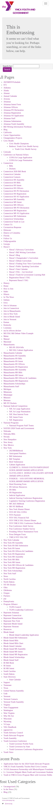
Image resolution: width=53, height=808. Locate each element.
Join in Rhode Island (12, 317)
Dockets (12, 169)
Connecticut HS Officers (13, 188)
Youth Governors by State (19, 747)
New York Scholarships (13, 571)
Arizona (7, 99)
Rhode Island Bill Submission (15, 638)
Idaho (6, 292)
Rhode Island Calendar (13, 646)
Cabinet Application (17, 465)
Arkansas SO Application (14, 116)
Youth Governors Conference (15, 741)
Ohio (5, 587)
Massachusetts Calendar (13, 353)
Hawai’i (7, 247)
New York (8, 448)
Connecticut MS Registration (15, 211)
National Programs (11, 423)
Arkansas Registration (12, 113)
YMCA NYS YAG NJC (18, 537)
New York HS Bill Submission (16, 546)
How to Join (8, 289)
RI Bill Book (9, 663)
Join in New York (11, 314)
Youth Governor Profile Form (21, 744)
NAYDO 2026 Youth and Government (19, 428)
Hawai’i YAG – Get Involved (21, 272)
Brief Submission (16, 462)
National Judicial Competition (15, 406)
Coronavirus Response (12, 227)
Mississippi (8, 395)
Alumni (7, 93)
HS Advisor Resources (18, 487)
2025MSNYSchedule (12, 82)
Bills (11, 166)
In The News (9, 297)
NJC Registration (16, 420)
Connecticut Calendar (12, 174)
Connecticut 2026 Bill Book (15, 171)
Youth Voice (8, 752)
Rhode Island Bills (11, 641)
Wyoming (7, 721)
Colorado (7, 152)
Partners (7, 596)
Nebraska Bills (9, 434)
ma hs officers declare (12, 331)
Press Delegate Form (17, 534)
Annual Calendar (10, 96)
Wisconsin (8, 719)
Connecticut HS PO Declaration (16, 191)
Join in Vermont (10, 319)
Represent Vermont (11, 627)
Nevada (6, 437)
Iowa (5, 303)
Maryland (7, 342)
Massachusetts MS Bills (13, 372)
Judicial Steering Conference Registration (25, 498)
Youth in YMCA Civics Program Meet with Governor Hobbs (28, 775)
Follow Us (8, 238)
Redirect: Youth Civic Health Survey (23, 146)
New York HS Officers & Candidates (18, 551)
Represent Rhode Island (13, 624)
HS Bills (12, 490)
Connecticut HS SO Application (16, 197)
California (8, 132)
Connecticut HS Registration (15, 194)
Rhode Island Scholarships (14, 657)
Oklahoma (8, 590)
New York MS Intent (12, 562)
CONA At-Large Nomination (20, 160)
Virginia (7, 705)
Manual (6, 339)
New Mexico (9, 445)
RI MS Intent (9, 668)
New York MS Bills (11, 560)
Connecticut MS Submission (15, 216)
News (6, 576)
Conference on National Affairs (16, 155)
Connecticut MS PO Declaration (16, 208)
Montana (7, 400)
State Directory (10, 677)
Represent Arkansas (11, 613)
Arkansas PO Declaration (14, 110)
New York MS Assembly (13, 557)
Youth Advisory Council (13, 733)
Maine (6, 336)
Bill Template (14, 459)
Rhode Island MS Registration (16, 654)
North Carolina (10, 579)
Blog (5, 130)
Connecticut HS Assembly (14, 180)
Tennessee (7, 685)
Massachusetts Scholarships (14, 384)
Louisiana (7, 328)
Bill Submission (15, 456)
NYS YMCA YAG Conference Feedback (25, 523)
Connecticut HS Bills (12, 183)
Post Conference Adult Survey (21, 526)
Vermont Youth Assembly (14, 702)
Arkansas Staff (9, 118)
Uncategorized (9, 787)
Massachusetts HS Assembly (15, 356)
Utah (5, 694)
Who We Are (9, 716)
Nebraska (7, 431)
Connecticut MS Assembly (14, 199)
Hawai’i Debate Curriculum (20, 261)
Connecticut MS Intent (13, 202)
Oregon (6, 593)
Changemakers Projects (13, 138)
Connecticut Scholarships (14, 219)
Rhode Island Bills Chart (13, 643)
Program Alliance (11, 604)
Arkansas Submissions (12, 121)
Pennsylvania (9, 601)
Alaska (6, 90)
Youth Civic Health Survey (25, 149)
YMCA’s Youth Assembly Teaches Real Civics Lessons (25, 767)
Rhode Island (9, 632)
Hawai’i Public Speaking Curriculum (24, 266)
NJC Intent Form (16, 417)
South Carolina (10, 671)
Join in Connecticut (11, 308)
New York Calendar (11, 540)
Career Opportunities (12, 135)
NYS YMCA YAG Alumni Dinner (22, 520)
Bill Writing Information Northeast (18, 127)
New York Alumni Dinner (19, 509)
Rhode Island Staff (11, 660)
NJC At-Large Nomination (19, 412)
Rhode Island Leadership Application (24, 635)
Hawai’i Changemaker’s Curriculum (23, 258)
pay (5, 599)
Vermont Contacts (11, 699)
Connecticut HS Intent (12, 185)
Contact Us (8, 224)
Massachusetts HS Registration (16, 367)
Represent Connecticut (12, 615)
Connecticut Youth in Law (14, 222)
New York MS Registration (14, 568)
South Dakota (9, 674)
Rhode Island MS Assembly (15, 649)
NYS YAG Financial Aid (19, 518)
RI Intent (7, 666)
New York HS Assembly (13, 543)
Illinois (6, 294)
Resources (7, 629)
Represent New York (12, 621)
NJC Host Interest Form (18, 414)
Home (6, 286)
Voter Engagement (11, 708)
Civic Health (9, 141)
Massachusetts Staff (11, 386)
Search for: (7, 66)
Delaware (7, 230)
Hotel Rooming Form (17, 484)
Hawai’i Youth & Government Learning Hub (27, 275)
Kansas (6, 322)
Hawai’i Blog (14, 255)
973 (5, 85)
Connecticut (8, 163)
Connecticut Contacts (12, 177)
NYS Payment (15, 515)
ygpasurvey (8, 730)
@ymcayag (8, 803)
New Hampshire (10, 439)
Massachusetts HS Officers (14, 364)
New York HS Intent (12, 548)
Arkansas (7, 102)
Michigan (7, 389)
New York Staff (10, 573)
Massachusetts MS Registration (16, 381)
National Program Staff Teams (21, 426)
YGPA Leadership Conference (21, 610)
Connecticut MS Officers (13, 205)
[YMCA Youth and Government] (7, 6)
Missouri (7, 398)
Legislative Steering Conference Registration (27, 501)
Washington (8, 710)
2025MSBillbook (16, 451)
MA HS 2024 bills (16, 347)
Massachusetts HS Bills (13, 359)
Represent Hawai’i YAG (18, 280)
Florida (6, 236)
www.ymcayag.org (8, 800)
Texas (6, 688)
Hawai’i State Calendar (18, 269)
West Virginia (9, 713)
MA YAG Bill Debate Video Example (18, 333)
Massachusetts (9, 345)
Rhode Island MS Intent (13, 652)
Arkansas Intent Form (12, 104)
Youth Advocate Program (14, 735)
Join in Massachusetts (12, 311)
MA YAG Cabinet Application (21, 350)
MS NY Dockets (10, 403)
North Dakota (9, 582)
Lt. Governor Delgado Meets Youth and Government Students (28, 772)
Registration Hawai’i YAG (19, 278)
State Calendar (15, 680)
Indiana (6, 300)
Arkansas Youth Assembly (14, 124)
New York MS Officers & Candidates (18, 565)
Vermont (7, 696)
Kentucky (7, 325)
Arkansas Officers (11, 107)
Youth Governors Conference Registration (26, 749)
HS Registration (15, 493)
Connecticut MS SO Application (16, 213)
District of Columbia (12, 233)
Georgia (7, 244)
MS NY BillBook (16, 506)
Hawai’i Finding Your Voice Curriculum (25, 264)
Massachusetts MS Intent (13, 375)
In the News (8, 789)
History (6, 283)
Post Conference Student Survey (22, 529)
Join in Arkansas (10, 305)
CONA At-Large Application (20, 157)
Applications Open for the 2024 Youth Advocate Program (26, 764)
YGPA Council (15, 607)
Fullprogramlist (10, 241)
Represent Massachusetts (13, 618)
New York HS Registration (14, 554)
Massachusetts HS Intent (13, 361)
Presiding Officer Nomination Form (23, 532)
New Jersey (8, 442)
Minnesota (8, 392)
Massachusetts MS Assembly (15, 370)
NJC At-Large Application (19, 409)
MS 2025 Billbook (16, 504)
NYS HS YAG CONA (18, 512)
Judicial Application (17, 495)
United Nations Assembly (14, 691)
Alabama (7, 88)
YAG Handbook (10, 727)
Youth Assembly (10, 738)
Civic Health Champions (19, 144)
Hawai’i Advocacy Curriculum (21, 250)
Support (7, 682)
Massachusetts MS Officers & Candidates (20, 378)
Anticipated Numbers (17, 453)
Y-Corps (7, 724)
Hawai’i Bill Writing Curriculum (22, 252)
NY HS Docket (10, 585)
